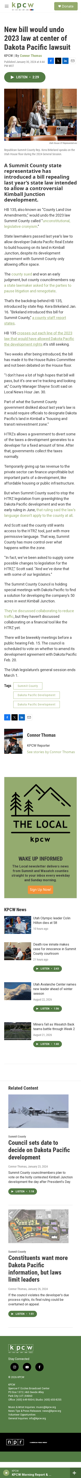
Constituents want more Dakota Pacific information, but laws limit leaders (38, 1268)
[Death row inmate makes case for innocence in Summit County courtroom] (17, 951)
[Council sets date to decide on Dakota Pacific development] (38, 1111)
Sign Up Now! (40, 889)
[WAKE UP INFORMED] (40, 813)
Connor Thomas (31, 56)
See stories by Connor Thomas (51, 752)
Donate (68, 6)
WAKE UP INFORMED (40, 859)
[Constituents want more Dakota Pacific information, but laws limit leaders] (38, 1226)
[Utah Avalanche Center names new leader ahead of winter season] (17, 991)
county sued (21, 274)
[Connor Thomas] (13, 741)
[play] (6, 1473)
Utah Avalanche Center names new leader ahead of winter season (54, 989)
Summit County (28, 686)
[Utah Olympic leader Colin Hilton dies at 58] (17, 925)
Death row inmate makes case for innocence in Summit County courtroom (54, 949)
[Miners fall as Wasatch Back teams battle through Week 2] (17, 1031)
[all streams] (75, 1473)
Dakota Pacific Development (36, 695)
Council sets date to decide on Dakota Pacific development (39, 1150)
